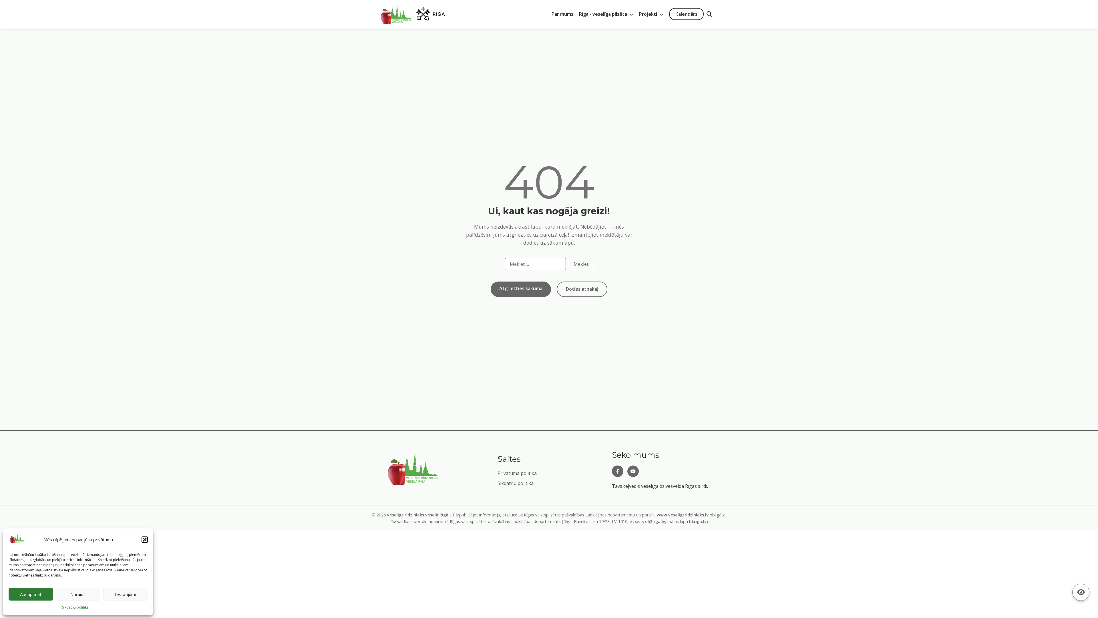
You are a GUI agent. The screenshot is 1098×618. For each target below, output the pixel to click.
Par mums (562, 14)
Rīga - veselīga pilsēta (603, 14)
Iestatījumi (125, 594)
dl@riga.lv (655, 521)
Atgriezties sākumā (520, 288)
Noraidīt (78, 594)
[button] (145, 539)
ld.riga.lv (698, 521)
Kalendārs (686, 14)
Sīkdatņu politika (516, 483)
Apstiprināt (30, 594)
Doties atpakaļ (582, 289)
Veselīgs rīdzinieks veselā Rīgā (417, 515)
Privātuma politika (517, 473)
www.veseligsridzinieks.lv (683, 515)
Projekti (648, 14)
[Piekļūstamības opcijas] (1080, 592)
